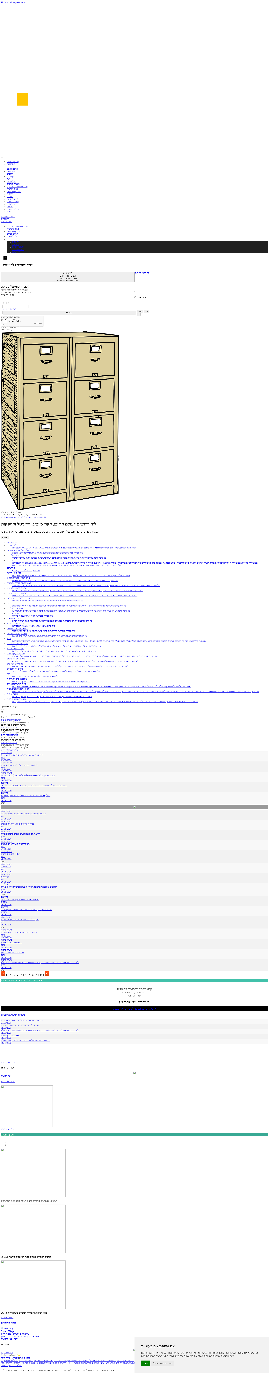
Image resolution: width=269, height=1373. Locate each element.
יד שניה (10, 194)
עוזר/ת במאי (28, 621)
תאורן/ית (5, 877)
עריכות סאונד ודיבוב (15, 648)
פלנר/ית (50, 661)
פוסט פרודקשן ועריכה (16, 653)
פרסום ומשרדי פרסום (16, 658)
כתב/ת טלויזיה (82, 580)
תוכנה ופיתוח (12, 694)
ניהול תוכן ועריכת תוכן (70, 575)
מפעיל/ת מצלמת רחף (79, 671)
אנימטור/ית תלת (218, 563)
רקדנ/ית (89, 701)
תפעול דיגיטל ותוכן (53, 575)
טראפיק (48, 646)
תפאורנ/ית (67, 701)
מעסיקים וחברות (14, 191)
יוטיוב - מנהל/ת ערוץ (121, 575)
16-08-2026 (6, 800)
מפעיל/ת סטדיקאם (62, 671)
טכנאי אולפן (42, 676)
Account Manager (32, 686)
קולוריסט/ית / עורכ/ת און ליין (24, 656)
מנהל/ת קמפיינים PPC (10, 854)
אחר (99, 563)
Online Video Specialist (101, 686)
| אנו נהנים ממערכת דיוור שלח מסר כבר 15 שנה (120, 1363)
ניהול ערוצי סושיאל (44, 631)
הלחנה (112, 606)
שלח (140, 311)
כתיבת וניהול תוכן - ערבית (91, 575)
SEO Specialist (133, 686)
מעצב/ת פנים (126, 641)
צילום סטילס (27, 671)
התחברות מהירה (8, 216)
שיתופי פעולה (12, 199)
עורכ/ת (49, 636)
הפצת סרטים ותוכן (234, 691)
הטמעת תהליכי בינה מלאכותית (72, 585)
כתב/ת (72, 636)
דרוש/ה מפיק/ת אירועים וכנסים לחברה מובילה (20, 834)
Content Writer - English (34, 575)
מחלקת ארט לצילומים (16, 608)
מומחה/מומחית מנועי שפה (23, 585)
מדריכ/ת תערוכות (81, 558)
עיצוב (9, 638)
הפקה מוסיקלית (102, 606)
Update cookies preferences (13, 2)
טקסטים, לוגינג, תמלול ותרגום (19, 598)
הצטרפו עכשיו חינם (9, 735)
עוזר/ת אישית (18, 691)
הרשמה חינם (12, 169)
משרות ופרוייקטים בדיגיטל (36, 517)
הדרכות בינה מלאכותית (96, 585)
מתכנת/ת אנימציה (58, 565)
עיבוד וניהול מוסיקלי (28, 606)
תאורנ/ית (16, 666)
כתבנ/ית (66, 636)
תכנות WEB (86, 696)
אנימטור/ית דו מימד (89, 563)
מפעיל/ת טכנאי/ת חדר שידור (32, 646)
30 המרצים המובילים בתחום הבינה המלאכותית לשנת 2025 (26, 1257)
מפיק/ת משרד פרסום (73, 661)
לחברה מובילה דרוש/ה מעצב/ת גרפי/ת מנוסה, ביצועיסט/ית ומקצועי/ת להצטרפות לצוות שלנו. (40, 962)
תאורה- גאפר (25, 666)
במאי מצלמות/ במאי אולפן (66, 548)
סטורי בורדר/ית (30, 565)
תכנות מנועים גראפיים (21, 590)
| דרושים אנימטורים (125, 1360)
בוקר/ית (43, 701)
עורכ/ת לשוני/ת (27, 636)
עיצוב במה (108, 701)
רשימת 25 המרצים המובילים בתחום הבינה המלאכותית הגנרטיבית (29, 1201)
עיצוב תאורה (98, 701)
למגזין (9, 211)
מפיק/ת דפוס (57, 636)
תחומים (5, 538)
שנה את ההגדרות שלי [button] (162, 1363)
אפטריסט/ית (142, 656)
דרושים (10, 174)
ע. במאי (116, 701)
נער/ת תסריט (77, 666)
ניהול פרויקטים (18, 595)
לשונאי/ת (61, 600)
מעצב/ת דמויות (110, 565)
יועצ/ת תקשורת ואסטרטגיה (214, 691)
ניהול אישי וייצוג (66, 691)
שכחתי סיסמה (10, 309)
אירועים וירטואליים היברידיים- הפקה (110, 595)
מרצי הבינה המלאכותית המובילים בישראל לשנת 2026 (24, 1313)
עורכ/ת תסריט (48, 580)
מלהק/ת (50, 681)
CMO (38, 626)
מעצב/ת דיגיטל (138, 641)
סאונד (122, 701)
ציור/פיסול (16, 558)
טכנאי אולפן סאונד (57, 651)
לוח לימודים (12, 236)
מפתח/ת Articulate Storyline (54, 696)
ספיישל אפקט (55, 611)
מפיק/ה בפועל (63, 621)
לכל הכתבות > (7, 1317)
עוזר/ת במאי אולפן (128, 548)
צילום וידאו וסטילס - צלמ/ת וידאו (15, 1334)
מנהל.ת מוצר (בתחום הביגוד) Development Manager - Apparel (28, 775)
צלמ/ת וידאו (17, 671)
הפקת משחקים (88, 590)
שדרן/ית (15, 676)
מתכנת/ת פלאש (43, 565)
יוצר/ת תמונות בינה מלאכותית (46, 585)
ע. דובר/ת (28, 691)
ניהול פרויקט (17, 616)
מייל (135, 291)
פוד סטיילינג (35, 611)
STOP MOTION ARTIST (54, 563)
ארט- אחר (102, 611)
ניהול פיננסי (37, 691)
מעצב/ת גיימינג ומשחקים (169, 641)
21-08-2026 (6, 760)
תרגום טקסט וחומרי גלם (22, 600)
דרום (3, 965)
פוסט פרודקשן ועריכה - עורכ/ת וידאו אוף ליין (20, 1336)
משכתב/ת (47, 600)
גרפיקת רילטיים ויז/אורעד (36, 641)
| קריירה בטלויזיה (26, 1360)
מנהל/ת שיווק (102, 691)
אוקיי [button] (145, 1363)
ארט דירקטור (113, 611)
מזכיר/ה (190, 691)
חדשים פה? (67, 276)
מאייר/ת (139, 563)
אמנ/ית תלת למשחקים (122, 590)
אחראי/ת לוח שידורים (80, 646)
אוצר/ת (92, 558)
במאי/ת (37, 701)
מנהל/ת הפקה (75, 621)
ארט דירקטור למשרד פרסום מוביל (15, 844)
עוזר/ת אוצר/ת (27, 558)
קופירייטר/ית (42, 661)
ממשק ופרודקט (13, 613)
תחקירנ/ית (26, 580)
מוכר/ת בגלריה (67, 558)
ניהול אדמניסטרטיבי (52, 558)
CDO (33, 626)
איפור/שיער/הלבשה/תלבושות (19, 550)
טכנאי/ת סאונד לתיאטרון (11, 942)
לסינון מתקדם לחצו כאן (11, 720)
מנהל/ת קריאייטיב (100, 656)
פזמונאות (16, 606)
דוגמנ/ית (67, 681)
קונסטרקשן (17, 611)
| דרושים (17, 1363)
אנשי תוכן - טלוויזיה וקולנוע (18, 578)
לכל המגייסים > (7, 1129)
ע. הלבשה (16, 553)
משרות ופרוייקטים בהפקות (12, 517)
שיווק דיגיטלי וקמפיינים (16, 684)
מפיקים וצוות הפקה (15, 618)
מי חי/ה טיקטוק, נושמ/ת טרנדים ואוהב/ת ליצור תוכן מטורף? (26, 909)
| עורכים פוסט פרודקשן (43, 1360)
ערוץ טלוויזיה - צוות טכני (17, 643)
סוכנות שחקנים (26, 681)
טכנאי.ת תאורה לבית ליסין (12, 952)
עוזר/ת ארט (45, 611)
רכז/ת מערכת (36, 580)
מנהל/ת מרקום (139, 691)
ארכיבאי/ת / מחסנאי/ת (61, 646)
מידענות (28, 595)
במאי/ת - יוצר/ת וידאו (97, 580)
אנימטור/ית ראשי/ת (233, 563)
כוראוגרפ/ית (188, 701)
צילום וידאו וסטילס (15, 669)
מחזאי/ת (179, 701)
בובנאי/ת (75, 681)
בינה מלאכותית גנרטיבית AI (19, 583)
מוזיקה (9, 603)
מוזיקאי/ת (76, 606)
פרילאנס (4, 783)
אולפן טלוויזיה (12, 545)
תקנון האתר (25, 1358)
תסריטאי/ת (17, 580)
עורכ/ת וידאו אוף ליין (45, 656)
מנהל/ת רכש (113, 691)
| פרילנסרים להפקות (9, 1360)
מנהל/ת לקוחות (103, 661)
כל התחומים (12, 542)
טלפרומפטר (109, 666)
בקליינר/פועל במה (26, 701)
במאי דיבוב (70, 651)
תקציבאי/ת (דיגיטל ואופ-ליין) (24, 661)
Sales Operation (119, 686)
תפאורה (106, 548)
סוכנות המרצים (13, 184)
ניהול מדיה (156, 686)
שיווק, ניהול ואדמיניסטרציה (18, 689)
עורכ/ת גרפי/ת (40, 636)
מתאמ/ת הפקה (40, 621)
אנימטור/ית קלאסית (249, 563)
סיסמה (6, 303)
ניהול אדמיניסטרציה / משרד (84, 691)
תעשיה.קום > (7, 1352)
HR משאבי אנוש (48, 626)
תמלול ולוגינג (38, 600)
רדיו (8, 674)
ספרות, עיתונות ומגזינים (17, 633)
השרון (3, 836)
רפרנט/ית (16, 646)
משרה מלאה (6, 752)
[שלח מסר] (134, 807)
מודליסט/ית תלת (129, 563)
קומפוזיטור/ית (18, 565)
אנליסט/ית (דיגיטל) (20, 570)
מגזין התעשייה (13, 229)
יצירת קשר (5, 1358)
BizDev (27, 626)
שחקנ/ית (16, 681)
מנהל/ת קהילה (58, 631)
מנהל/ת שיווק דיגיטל (169, 686)
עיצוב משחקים (53, 590)
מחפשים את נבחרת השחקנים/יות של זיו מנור (20, 899)
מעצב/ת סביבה (97, 565)
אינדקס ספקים (13, 209)
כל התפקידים (18, 548)
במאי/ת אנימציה (162, 563)
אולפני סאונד (80, 651)
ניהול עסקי (46, 691)
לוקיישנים (11, 204)
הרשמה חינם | (13, 161)
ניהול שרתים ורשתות (83, 656)
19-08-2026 (6, 770)
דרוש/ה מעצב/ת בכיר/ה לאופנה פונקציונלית (19, 765)
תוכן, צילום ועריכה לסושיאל (24, 631)
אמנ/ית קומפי (111, 585)
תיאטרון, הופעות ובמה (16, 699)
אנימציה (10, 560)
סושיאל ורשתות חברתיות (17, 628)
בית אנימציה (174, 563)
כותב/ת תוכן (108, 575)
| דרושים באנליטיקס (53, 1363)
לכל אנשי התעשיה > (10, 1339)
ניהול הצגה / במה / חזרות (135, 701)
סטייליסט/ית (26, 553)
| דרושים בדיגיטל (29, 1363)
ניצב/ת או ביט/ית (40, 681)
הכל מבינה (11, 181)
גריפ (116, 666)
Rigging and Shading (33, 563)
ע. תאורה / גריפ (49, 666)
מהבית (4, 902)
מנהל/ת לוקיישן (98, 666)
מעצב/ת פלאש (85, 565)
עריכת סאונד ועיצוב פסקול (37, 651)
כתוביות (68, 600)
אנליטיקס (11, 568)
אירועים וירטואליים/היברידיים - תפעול (78, 595)
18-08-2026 (6, 780)
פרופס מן (26, 611)
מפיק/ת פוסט (51, 621)
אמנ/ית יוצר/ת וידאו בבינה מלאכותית (132, 585)
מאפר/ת (68, 553)
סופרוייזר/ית (59, 661)
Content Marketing (48, 686)
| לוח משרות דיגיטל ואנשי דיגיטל (103, 1360)
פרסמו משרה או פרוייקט (17, 186)
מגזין (8, 179)
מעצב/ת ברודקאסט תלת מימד (193, 641)
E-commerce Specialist (66, 686)
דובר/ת (244, 691)
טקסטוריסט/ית (149, 563)
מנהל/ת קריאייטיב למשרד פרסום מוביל (17, 824)
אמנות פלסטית (13, 555)
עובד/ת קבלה (38, 558)
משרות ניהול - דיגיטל (15, 623)
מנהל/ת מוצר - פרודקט (32, 616)
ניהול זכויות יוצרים (48, 606)
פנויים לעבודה (12, 201)
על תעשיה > (6, 1076)
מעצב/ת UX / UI (83, 641)
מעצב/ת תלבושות (38, 553)
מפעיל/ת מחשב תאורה (155, 701)
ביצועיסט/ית (52, 641)
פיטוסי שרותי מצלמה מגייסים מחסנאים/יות (19, 932)
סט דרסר (76, 611)
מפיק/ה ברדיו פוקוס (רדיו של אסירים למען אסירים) (22, 755)
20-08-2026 (6, 859)
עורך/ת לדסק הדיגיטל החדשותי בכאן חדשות (20, 919)
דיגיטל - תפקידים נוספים (17, 593)
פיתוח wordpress (74, 696)
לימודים (10, 206)
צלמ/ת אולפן (115, 548)
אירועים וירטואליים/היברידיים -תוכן (47, 595)
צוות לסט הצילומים (15, 664)
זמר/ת (93, 606)
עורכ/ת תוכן (60, 580)
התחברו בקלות (142, 273)
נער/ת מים (87, 666)
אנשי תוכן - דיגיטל (14, 573)
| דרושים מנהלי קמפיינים (78, 1360)
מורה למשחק (58, 681)
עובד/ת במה (6, 866)
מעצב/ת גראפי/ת (152, 641)
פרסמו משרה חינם (9, 727)
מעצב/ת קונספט (72, 565)
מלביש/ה (61, 553)
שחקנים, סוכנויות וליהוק (17, 679)
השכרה (10, 196)
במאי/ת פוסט (131, 656)
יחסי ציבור (197, 691)
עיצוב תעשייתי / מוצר (100, 641)
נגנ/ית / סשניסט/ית (64, 606)
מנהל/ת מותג (150, 691)
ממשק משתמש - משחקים (71, 590)
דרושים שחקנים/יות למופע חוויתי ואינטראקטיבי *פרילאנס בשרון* (29, 887)
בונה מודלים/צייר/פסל (89, 611)
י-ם (2, 922)
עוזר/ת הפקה (17, 621)
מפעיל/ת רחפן (48, 671)
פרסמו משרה (12, 189)
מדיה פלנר (182, 686)
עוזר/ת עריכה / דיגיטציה (64, 656)
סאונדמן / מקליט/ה (63, 666)
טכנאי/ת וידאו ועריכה (117, 656)
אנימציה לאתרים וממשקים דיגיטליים (195, 563)
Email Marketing (83, 686)
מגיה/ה (54, 600)
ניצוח (39, 606)
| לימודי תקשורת (61, 1360)
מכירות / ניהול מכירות (178, 691)
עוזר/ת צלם (38, 671)
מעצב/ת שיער (52, 553)
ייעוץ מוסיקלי (85, 606)
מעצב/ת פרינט (115, 641)
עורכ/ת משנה (70, 580)
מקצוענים (11, 176)
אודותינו (15, 1358)
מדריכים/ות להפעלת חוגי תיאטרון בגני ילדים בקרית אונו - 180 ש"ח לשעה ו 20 (34, 785)
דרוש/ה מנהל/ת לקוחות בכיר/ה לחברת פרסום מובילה (23, 813)
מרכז (3, 757)
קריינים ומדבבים (19, 651)
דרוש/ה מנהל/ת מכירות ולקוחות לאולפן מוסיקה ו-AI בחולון (25, 795)
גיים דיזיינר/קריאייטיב (104, 590)
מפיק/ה (28, 676)
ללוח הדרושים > (8, 1062)
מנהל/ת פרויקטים (125, 691)
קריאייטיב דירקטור (39, 590)
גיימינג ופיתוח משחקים (16, 588)
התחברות (11, 164)
